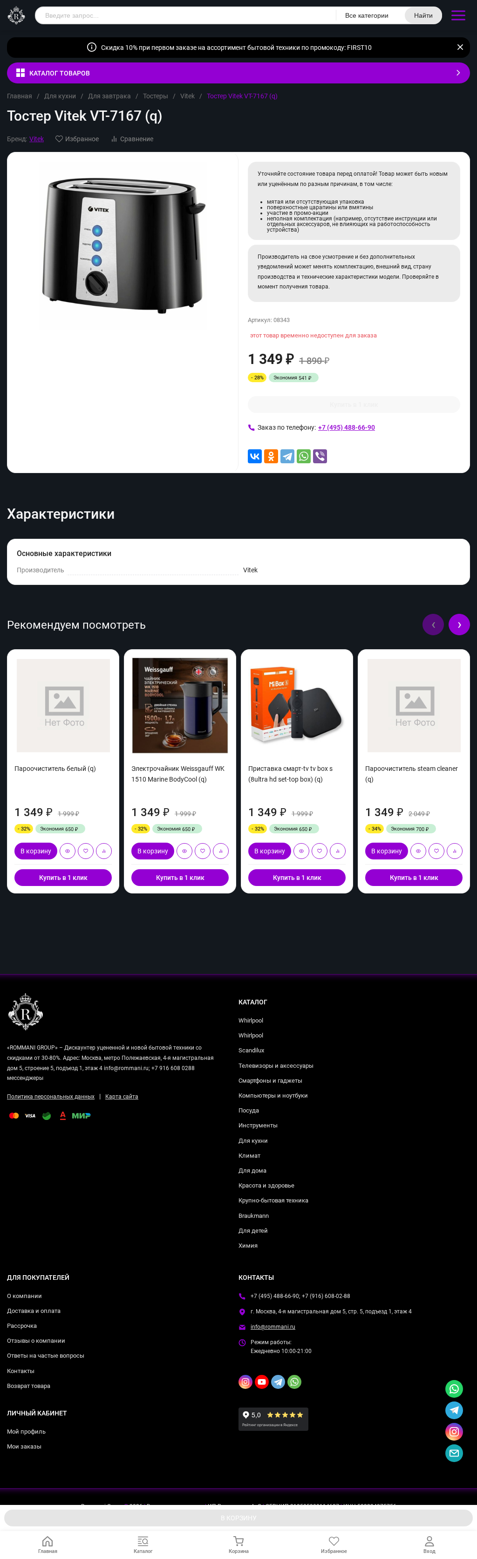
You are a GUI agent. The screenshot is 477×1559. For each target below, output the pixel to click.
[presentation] (433, 624)
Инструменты (258, 1125)
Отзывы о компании (36, 1340)
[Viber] (320, 456)
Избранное (82, 139)
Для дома (252, 1170)
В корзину (35, 851)
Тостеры (155, 96)
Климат (249, 1155)
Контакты (20, 1370)
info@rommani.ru (273, 1327)
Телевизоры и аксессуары (275, 1065)
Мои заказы (24, 1446)
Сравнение (136, 139)
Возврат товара (28, 1385)
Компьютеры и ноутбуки (273, 1095)
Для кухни (60, 96)
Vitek (187, 96)
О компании (24, 1295)
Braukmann (253, 1215)
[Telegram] (287, 456)
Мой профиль (26, 1431)
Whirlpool (250, 1020)
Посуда (248, 1110)
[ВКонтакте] (255, 456)
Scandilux (251, 1050)
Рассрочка (22, 1325)
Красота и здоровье (266, 1185)
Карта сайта (121, 1096)
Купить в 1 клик (354, 404)
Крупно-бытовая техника (273, 1200)
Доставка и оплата (34, 1310)
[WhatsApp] (304, 456)
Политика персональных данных (51, 1096)
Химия (248, 1245)
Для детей (253, 1230)
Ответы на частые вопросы (45, 1355)
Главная (19, 96)
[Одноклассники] (271, 456)
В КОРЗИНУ (239, 1518)
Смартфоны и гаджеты (270, 1080)
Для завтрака (109, 96)
